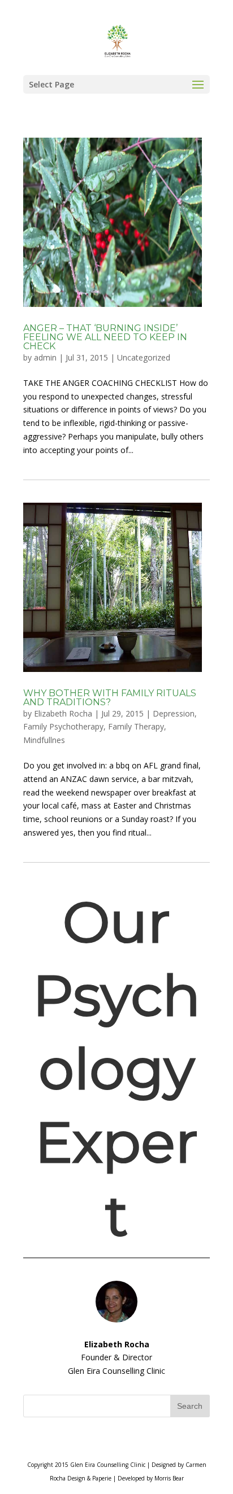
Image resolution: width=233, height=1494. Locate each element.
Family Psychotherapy (63, 726)
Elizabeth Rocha (63, 713)
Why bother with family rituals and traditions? (109, 698)
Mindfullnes (44, 740)
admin (45, 357)
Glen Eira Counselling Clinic (107, 1465)
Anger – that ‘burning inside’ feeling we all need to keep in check (105, 337)
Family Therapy (136, 726)
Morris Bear (169, 1478)
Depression (174, 713)
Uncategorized (143, 357)
